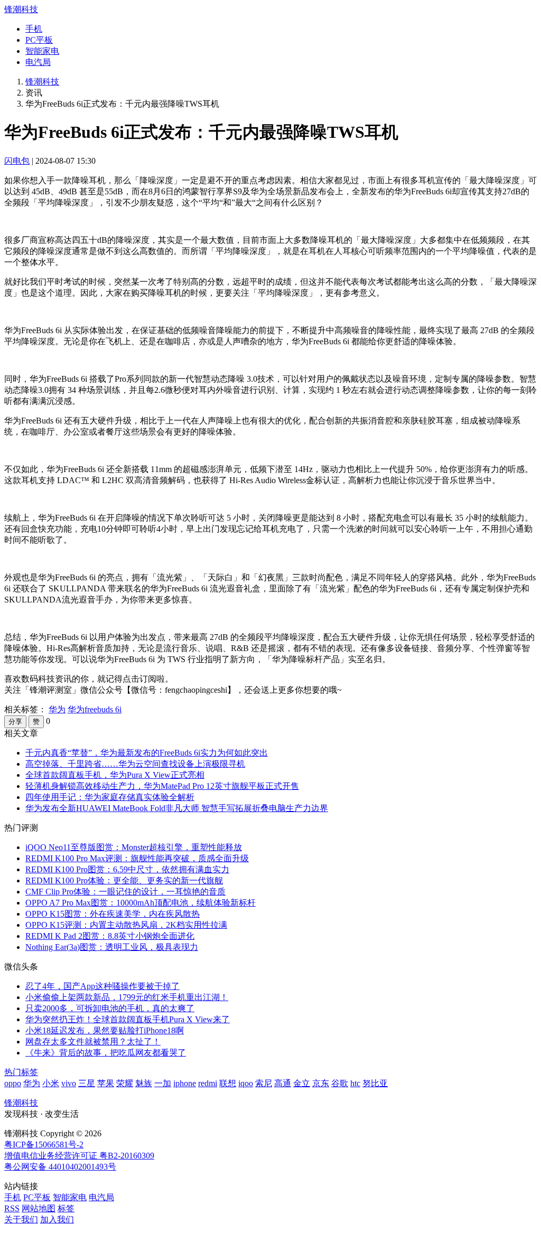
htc (355, 1083)
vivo (68, 1083)
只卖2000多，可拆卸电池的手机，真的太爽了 (109, 1008)
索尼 (263, 1083)
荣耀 (124, 1083)
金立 (301, 1083)
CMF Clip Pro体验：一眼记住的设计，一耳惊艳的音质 (125, 891)
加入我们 (57, 1219)
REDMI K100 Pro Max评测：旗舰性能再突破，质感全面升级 (137, 858)
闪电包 (17, 160)
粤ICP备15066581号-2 (43, 1144)
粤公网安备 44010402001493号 (60, 1166)
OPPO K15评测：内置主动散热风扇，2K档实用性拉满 (126, 924)
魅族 (143, 1083)
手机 (33, 28)
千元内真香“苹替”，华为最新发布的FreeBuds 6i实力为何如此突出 (146, 752)
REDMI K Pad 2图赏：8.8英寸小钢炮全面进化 (109, 935)
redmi (207, 1083)
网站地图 (38, 1208)
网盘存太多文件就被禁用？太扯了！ (93, 1041)
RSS (12, 1208)
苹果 (105, 1083)
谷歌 (339, 1083)
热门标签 (21, 1072)
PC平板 (39, 39)
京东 (320, 1083)
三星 (86, 1083)
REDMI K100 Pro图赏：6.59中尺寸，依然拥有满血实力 (127, 869)
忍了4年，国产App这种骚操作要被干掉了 (102, 986)
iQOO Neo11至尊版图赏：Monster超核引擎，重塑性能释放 (133, 847)
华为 (57, 709)
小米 (50, 1083)
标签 (66, 1208)
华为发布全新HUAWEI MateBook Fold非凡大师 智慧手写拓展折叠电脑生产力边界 (176, 808)
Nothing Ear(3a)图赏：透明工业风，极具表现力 (111, 947)
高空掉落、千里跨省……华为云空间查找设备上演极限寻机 (135, 763)
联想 (227, 1083)
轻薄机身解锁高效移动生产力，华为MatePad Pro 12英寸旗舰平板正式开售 (162, 785)
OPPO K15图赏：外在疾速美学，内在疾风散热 (112, 913)
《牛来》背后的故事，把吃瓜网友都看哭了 (105, 1052)
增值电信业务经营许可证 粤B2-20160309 (79, 1155)
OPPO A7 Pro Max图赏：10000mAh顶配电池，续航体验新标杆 (140, 902)
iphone (184, 1083)
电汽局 (38, 62)
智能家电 (42, 50)
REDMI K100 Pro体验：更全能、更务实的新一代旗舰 (124, 880)
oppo (12, 1083)
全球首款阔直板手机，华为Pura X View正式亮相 (114, 774)
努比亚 (375, 1083)
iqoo (245, 1083)
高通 (282, 1083)
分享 (15, 722)
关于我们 (21, 1219)
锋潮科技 (21, 9)
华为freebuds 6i (95, 709)
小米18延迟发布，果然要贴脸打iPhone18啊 (104, 1030)
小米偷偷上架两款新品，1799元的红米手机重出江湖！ (126, 997)
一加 (162, 1083)
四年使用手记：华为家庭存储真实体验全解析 (109, 797)
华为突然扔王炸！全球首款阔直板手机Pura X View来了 (127, 1019)
